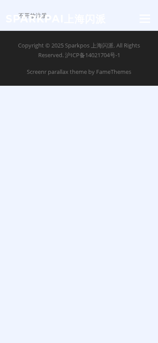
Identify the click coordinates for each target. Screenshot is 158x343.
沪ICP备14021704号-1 (92, 55)
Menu (144, 18)
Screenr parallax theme (57, 72)
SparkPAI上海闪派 (56, 18)
